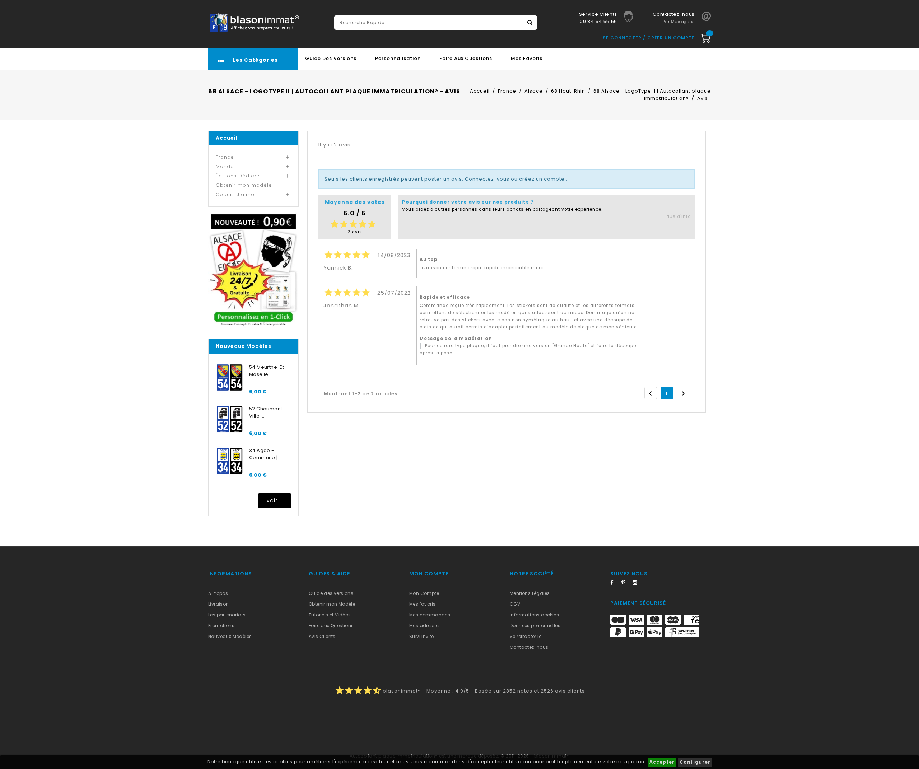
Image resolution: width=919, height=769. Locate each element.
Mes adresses (425, 626)
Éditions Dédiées (238, 175)
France (225, 157)
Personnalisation (398, 58)
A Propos (218, 593)
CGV (515, 604)
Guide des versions (331, 593)
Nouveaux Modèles (230, 636)
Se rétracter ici (526, 636)
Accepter (662, 762)
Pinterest (626, 583)
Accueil (227, 137)
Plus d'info (678, 216)
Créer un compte (671, 38)
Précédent (650, 393)
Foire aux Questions (465, 58)
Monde (225, 166)
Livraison (218, 604)
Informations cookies (534, 615)
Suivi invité (421, 636)
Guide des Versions (330, 58)
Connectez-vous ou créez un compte (515, 179)
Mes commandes (429, 615)
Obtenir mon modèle (244, 185)
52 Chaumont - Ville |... (267, 412)
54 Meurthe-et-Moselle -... (268, 371)
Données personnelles (535, 626)
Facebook (615, 583)
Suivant (683, 393)
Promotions (221, 626)
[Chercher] (530, 22)
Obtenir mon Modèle (332, 604)
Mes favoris (526, 58)
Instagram (637, 583)
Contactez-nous (529, 647)
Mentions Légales (530, 593)
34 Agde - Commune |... (265, 454)
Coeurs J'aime (235, 194)
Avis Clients (322, 636)
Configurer (695, 762)
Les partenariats (227, 615)
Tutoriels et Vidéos (330, 615)
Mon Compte (424, 593)
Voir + (274, 500)
